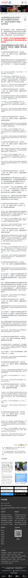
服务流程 (2, 534)
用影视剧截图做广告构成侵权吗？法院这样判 (7, 516)
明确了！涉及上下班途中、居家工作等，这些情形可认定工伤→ (21, 520)
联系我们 (2, 543)
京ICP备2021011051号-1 (7, 570)
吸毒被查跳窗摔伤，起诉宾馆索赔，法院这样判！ (7, 520)
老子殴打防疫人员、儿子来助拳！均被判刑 (7, 524)
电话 (4, 576)
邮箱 (18, 576)
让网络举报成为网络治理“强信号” (21, 514)
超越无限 (15, 572)
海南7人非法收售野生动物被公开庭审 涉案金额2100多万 (7, 522)
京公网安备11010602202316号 (20, 570)
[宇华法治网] (7, 2)
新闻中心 (6, 13)
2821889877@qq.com (7, 505)
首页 (2, 13)
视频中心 (2, 540)
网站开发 (12, 572)
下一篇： (13, 448)
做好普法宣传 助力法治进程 (6, 514)
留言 (11, 576)
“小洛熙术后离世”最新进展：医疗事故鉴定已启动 (21, 518)
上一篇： (14, 453)
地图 (25, 576)
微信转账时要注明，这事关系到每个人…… (7, 518)
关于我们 (2, 532)
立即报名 (7, 494)
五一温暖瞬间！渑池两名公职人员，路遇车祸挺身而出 (21, 516)
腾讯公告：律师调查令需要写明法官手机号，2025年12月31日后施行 (21, 524)
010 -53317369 (21, 494)
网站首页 (2, 530)
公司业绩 (2, 536)
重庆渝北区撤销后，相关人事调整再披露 (21, 522)
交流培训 (2, 538)
